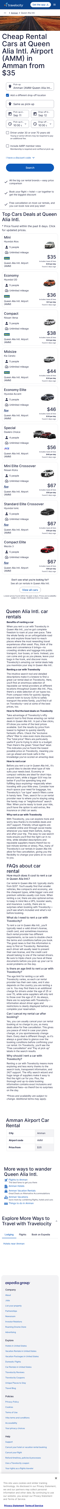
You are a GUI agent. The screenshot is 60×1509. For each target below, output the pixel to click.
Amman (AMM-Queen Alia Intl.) (32, 87)
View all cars (30, 590)
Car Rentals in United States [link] (18, 1367)
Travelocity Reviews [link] (14, 1372)
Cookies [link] (9, 1407)
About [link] (8, 1295)
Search (30, 167)
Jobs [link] (7, 1300)
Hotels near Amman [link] (13, 1243)
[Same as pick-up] (30, 104)
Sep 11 (17, 115)
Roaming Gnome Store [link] (15, 1327)
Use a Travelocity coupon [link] (17, 1463)
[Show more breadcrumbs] (5, 13)
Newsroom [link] (10, 1316)
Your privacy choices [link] (15, 1428)
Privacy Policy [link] (12, 1402)
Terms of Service (34, 1505)
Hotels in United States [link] (16, 1346)
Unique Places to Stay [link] (15, 1383)
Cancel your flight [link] (13, 1452)
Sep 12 (42, 115)
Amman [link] (14, 13)
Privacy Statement (14, 1505)
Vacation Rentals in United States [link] (20, 1351)
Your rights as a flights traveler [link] (19, 1468)
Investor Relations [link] (13, 1321)
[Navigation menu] (54, 5)
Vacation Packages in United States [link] (22, 1356)
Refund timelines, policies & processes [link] (23, 1457)
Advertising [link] (10, 1332)
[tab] (9, 1234)
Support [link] (9, 1442)
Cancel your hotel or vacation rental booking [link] (26, 1447)
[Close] (56, 1478)
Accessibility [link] (11, 1423)
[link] (30, 1181)
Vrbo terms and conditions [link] (17, 1417)
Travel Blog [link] (10, 1388)
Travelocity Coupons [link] (15, 1377)
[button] (30, 158)
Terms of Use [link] (11, 1412)
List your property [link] (13, 1305)
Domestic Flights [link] (13, 1361)
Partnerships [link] (11, 1311)
